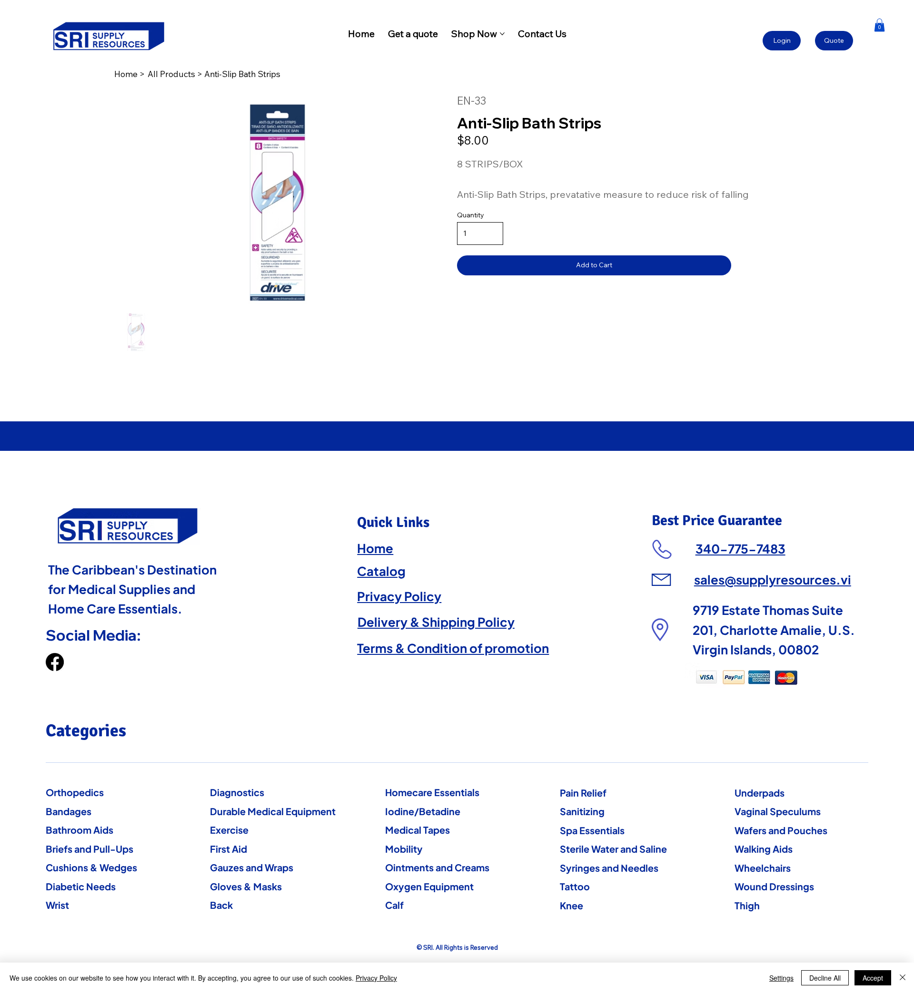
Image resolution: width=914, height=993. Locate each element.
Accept (873, 978)
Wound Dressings (774, 886)
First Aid (228, 849)
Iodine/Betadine (422, 811)
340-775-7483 (740, 548)
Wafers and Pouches (781, 830)
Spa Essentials (592, 830)
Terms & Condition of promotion (453, 648)
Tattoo (575, 886)
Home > (130, 73)
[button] (879, 25)
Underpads (760, 792)
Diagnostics (237, 792)
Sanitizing (582, 811)
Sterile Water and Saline (613, 849)
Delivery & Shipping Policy (436, 622)
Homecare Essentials (432, 792)
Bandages (68, 811)
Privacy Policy (399, 596)
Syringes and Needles (609, 868)
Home (375, 548)
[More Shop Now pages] (502, 33)
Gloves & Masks (246, 886)
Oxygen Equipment (429, 886)
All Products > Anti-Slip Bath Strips (214, 73)
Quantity (470, 215)
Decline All (825, 978)
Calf (394, 905)
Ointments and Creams (437, 867)
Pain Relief (583, 792)
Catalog (381, 571)
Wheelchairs (763, 868)
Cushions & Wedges (91, 867)
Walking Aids (764, 849)
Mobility (404, 849)
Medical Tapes (417, 830)
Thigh (747, 905)
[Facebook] (55, 662)
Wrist (57, 905)
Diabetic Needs (81, 886)
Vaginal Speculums (778, 811)
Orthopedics (75, 792)
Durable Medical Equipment (273, 811)
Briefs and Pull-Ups (89, 849)
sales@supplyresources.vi (772, 579)
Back (221, 905)
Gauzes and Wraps (251, 867)
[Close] (902, 977)
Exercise (229, 830)
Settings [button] (781, 978)
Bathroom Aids (79, 830)
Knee (571, 905)
